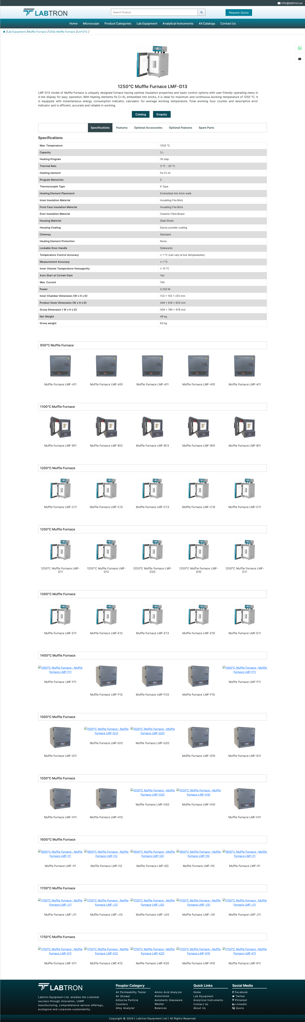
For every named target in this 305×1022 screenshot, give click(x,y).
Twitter (240, 996)
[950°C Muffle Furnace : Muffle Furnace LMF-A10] (60, 365)
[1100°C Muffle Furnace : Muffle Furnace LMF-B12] (60, 427)
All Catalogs (207, 23)
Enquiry (162, 114)
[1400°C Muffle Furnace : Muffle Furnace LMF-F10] (152, 676)
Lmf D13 (82, 31)
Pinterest (240, 1000)
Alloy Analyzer (125, 1007)
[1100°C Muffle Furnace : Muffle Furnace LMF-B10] (152, 427)
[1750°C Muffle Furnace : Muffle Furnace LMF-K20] (106, 951)
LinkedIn (241, 1004)
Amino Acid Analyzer (168, 992)
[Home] (4, 31)
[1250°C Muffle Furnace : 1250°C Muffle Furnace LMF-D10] (152, 549)
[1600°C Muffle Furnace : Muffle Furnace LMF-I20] (106, 853)
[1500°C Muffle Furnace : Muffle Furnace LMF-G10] (152, 737)
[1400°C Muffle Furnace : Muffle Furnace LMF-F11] (199, 669)
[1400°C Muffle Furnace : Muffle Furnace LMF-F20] (106, 676)
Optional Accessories (148, 127)
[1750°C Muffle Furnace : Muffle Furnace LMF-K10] (152, 951)
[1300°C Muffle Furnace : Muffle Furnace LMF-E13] (106, 614)
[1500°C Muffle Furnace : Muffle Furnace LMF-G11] (198, 737)
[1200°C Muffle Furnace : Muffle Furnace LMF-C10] (152, 488)
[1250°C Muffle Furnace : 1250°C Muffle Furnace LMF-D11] (198, 549)
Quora (239, 1007)
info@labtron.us (291, 3)
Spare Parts (206, 127)
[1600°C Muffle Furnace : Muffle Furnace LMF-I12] (60, 853)
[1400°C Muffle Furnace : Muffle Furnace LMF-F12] (60, 676)
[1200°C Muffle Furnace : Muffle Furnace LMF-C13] (106, 488)
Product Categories (117, 23)
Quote (239, 12)
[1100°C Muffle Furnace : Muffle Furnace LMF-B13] (106, 427)
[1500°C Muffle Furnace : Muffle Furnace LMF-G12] (60, 731)
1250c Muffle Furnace (61, 31)
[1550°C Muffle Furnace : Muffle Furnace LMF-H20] (106, 792)
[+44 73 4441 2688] (300, 48)
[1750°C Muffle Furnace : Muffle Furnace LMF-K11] (199, 951)
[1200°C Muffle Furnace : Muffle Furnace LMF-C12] (60, 488)
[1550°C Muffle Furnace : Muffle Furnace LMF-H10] (152, 792)
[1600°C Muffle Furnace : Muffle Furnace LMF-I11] (199, 853)
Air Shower (123, 996)
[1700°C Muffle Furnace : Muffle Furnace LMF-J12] (60, 902)
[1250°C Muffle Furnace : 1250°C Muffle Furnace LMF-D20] (106, 549)
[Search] (202, 12)
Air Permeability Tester (131, 992)
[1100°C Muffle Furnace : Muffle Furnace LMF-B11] (198, 427)
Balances (161, 1007)
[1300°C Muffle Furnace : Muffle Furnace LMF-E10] (152, 614)
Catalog (140, 114)
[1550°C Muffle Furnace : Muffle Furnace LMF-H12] (60, 798)
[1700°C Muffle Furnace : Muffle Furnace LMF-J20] (106, 902)
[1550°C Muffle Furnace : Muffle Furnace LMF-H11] (198, 798)
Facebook (241, 992)
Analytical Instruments (178, 23)
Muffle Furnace (37, 31)
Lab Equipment (147, 23)
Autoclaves (162, 995)
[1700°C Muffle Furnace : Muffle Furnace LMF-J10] (152, 902)
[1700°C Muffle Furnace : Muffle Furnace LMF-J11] (199, 902)
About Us (199, 1007)
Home (73, 23)
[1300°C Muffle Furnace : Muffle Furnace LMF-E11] (198, 614)
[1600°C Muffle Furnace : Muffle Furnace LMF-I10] (152, 853)
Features (122, 127)
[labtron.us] (45, 12)
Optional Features (180, 127)
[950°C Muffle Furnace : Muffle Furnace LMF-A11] (106, 365)
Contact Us (228, 23)
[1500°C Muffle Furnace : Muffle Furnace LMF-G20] (106, 731)
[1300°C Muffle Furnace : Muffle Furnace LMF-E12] (60, 614)
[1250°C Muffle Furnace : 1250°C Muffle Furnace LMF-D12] (60, 549)
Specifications (100, 127)
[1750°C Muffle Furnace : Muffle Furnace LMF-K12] (60, 951)
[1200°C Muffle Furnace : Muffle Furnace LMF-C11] (198, 488)
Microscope (91, 23)
